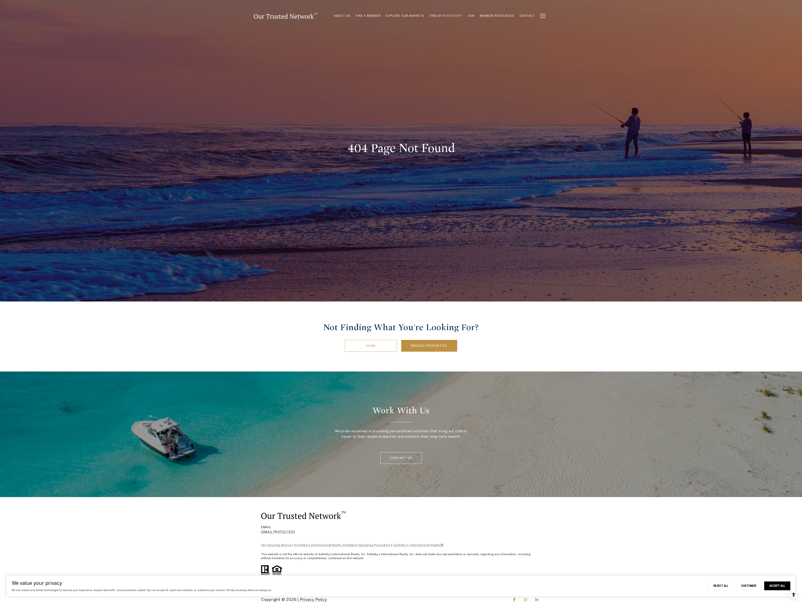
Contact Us (401, 458)
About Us (342, 15)
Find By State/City (446, 15)
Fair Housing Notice (276, 545)
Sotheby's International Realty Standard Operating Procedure (342, 545)
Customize (748, 585)
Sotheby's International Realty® (418, 545)
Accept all (777, 585)
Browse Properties (429, 345)
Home (371, 345)
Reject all (720, 585)
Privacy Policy (313, 599)
